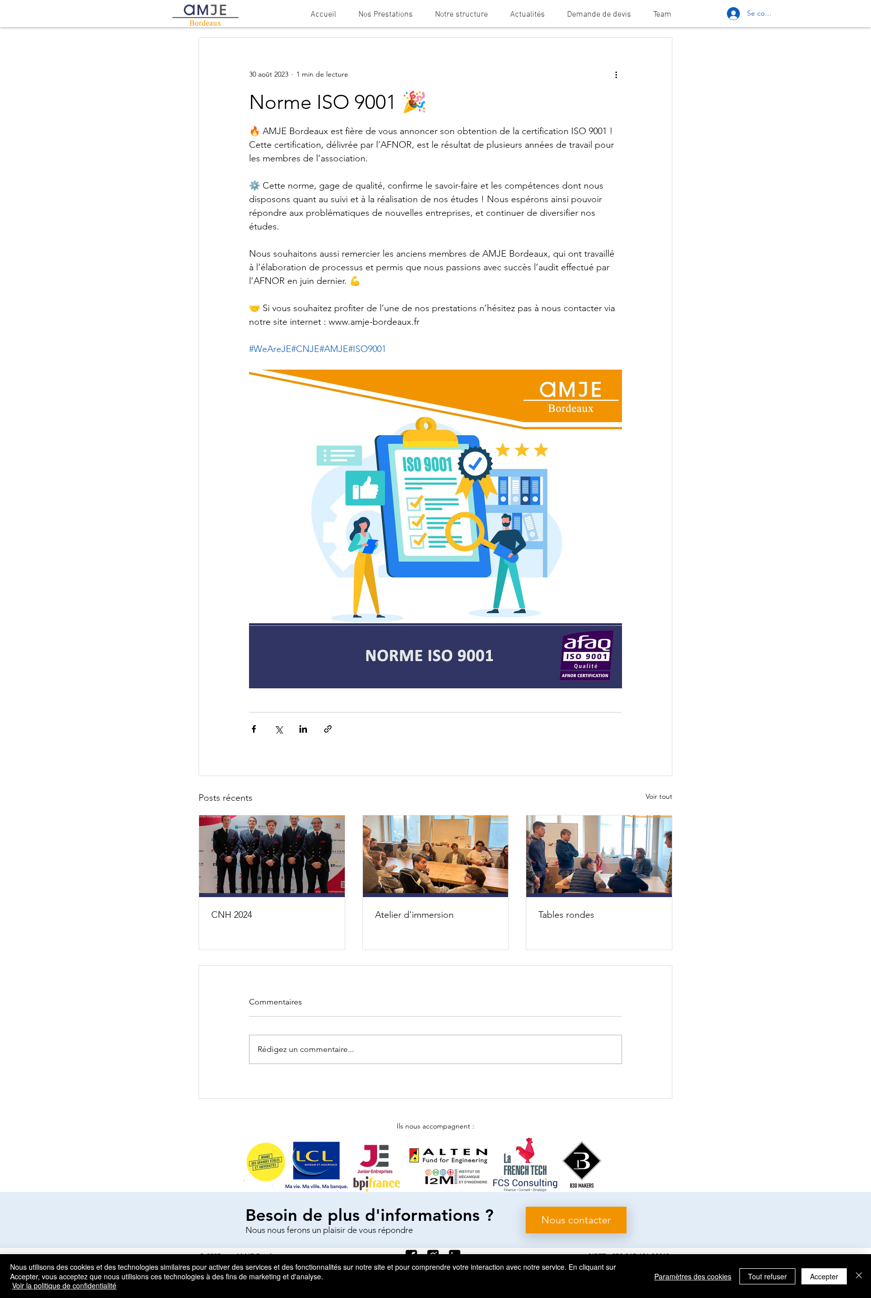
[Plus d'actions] (616, 74)
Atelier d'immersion (414, 914)
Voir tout (659, 796)
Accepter (824, 1276)
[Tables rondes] (599, 856)
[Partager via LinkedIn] (303, 729)
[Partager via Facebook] (254, 729)
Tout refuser (767, 1276)
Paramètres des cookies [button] (692, 1276)
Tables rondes (566, 914)
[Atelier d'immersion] (436, 856)
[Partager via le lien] (328, 729)
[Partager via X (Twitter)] (278, 729)
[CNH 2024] (272, 856)
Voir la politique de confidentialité (64, 1285)
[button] (385, 15)
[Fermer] (859, 1276)
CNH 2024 (231, 914)
